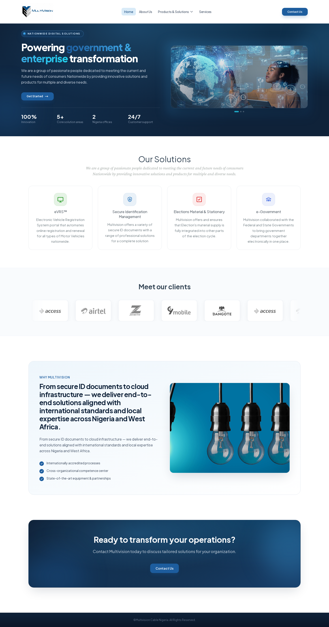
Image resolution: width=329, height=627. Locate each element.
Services (205, 12)
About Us (145, 12)
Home (128, 12)
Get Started (35, 96)
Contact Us (294, 11)
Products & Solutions (173, 12)
